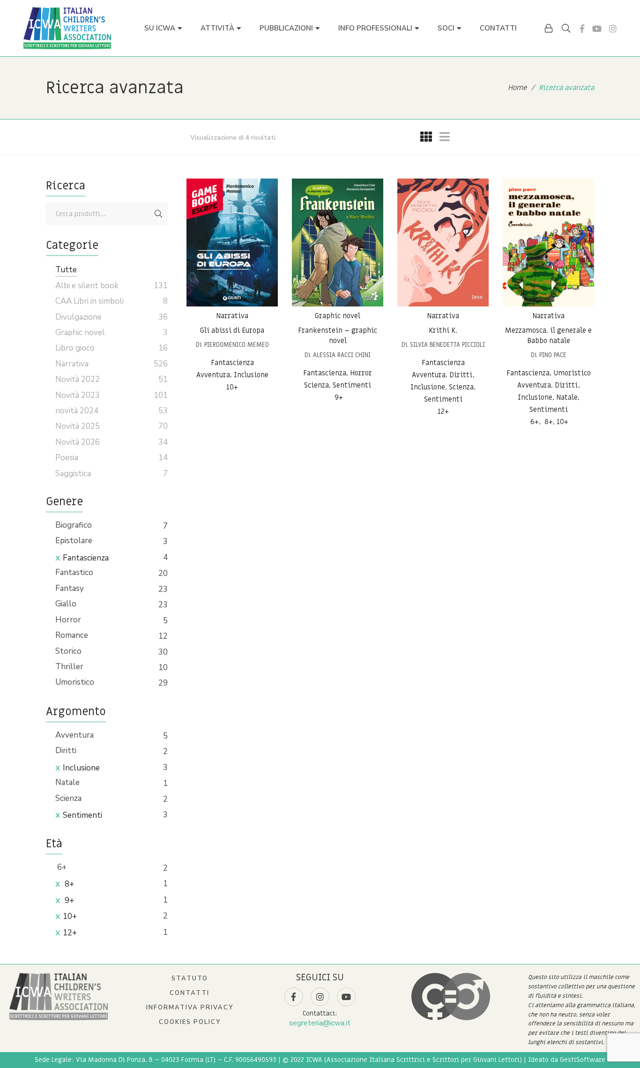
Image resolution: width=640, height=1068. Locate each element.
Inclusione (81, 767)
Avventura (74, 735)
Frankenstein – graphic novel (337, 335)
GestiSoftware (582, 1059)
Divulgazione (78, 317)
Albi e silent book (87, 285)
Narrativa (232, 316)
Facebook (582, 28)
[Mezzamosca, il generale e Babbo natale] (548, 242)
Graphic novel (337, 316)
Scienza (68, 798)
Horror (68, 619)
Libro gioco (75, 348)
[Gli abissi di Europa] (232, 242)
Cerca (158, 213)
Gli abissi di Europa (232, 330)
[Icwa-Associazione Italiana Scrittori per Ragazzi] (67, 28)
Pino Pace (552, 355)
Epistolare (73, 540)
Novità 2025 (77, 426)
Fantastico (74, 572)
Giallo (65, 603)
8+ (68, 884)
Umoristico (74, 682)
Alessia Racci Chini (342, 355)
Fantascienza (86, 558)
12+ (70, 932)
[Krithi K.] (443, 242)
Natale (67, 782)
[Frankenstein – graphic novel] (337, 242)
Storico (68, 651)
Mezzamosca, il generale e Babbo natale (548, 335)
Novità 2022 (77, 379)
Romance (71, 635)
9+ (68, 900)
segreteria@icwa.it (319, 1023)
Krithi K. (443, 330)
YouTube (597, 28)
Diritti (65, 750)
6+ (61, 867)
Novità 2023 (77, 395)
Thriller (69, 666)
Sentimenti (82, 815)
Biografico (73, 525)
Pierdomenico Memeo (236, 345)
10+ (70, 916)
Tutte (66, 269)
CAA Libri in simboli (89, 301)
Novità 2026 (77, 442)
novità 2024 (76, 410)
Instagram (613, 28)
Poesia (66, 457)
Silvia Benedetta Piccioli (447, 345)
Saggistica (73, 473)
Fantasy (69, 588)
